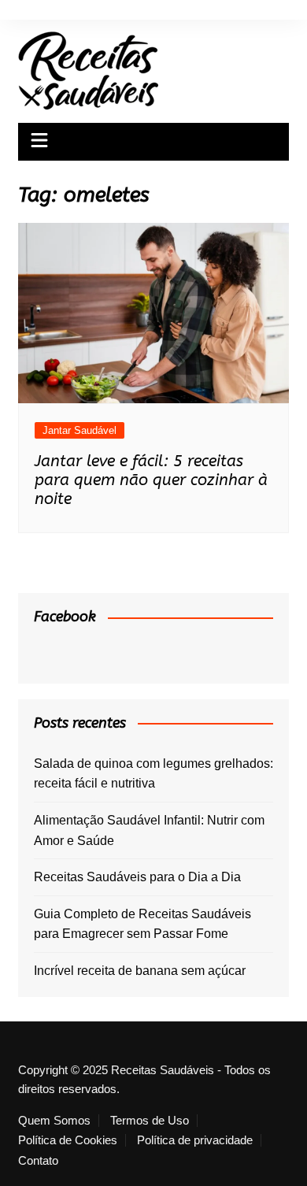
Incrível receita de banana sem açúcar (140, 970)
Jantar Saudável (80, 430)
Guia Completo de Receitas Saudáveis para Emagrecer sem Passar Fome (142, 924)
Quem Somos (54, 1120)
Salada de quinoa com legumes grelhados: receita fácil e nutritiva (153, 774)
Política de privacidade (195, 1140)
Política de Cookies (67, 1140)
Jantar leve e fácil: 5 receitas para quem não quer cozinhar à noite (151, 480)
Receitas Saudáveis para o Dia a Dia (137, 877)
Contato (38, 1160)
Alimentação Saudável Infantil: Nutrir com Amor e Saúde (149, 830)
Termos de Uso (149, 1120)
